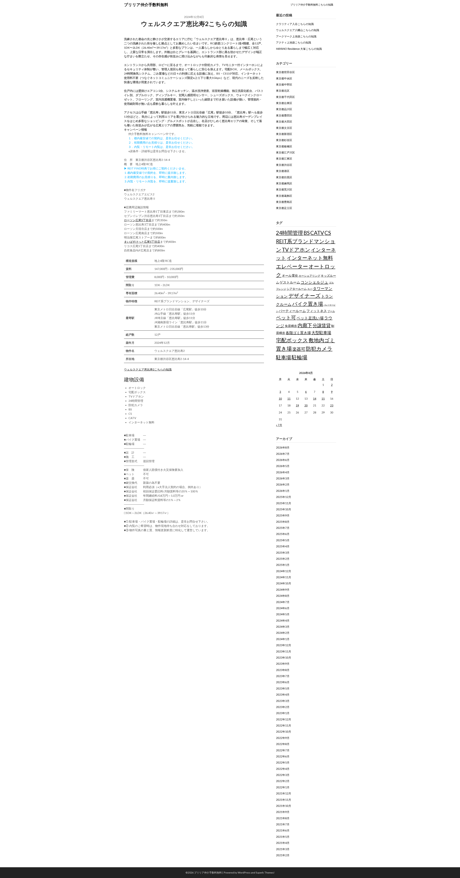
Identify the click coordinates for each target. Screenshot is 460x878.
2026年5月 (282, 466)
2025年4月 (282, 546)
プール (331, 311)
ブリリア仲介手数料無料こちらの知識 (311, 4)
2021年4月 (282, 842)
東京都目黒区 (284, 177)
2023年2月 (282, 707)
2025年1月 (282, 564)
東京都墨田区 (284, 115)
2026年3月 (282, 478)
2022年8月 (282, 744)
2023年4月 (282, 694)
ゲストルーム (290, 282)
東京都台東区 (284, 103)
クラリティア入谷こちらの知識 (295, 24)
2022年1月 (282, 787)
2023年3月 (282, 700)
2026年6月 (282, 459)
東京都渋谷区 (284, 164)
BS (306, 232)
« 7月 (279, 425)
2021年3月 (282, 849)
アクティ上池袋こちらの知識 (293, 42)
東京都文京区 (284, 127)
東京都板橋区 (284, 146)
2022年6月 (282, 756)
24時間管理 (289, 232)
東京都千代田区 (285, 96)
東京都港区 (282, 171)
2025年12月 (283, 496)
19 (297, 405)
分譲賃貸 (322, 325)
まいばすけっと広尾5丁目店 (142, 241)
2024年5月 (282, 614)
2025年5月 (282, 540)
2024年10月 (283, 583)
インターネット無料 (310, 258)
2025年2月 (282, 558)
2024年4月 (282, 620)
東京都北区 (282, 90)
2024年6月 (282, 608)
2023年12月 (283, 645)
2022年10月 (283, 731)
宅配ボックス (292, 340)
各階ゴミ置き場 (298, 332)
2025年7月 (282, 527)
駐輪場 (299, 357)
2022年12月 (283, 719)
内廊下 (305, 325)
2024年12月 (283, 571)
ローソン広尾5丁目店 (137, 220)
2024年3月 (282, 626)
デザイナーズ (304, 295)
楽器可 (298, 348)
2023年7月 (282, 676)
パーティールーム (292, 311)
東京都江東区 (284, 158)
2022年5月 (282, 762)
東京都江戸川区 (285, 152)
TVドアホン (296, 249)
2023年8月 (282, 670)
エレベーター (292, 266)
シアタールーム (297, 288)
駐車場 (283, 357)
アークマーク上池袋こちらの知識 (296, 36)
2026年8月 (282, 447)
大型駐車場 (321, 332)
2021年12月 (283, 793)
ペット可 (286, 317)
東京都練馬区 (284, 183)
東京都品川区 (284, 109)
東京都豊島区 (284, 201)
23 (331, 405)
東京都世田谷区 (285, 72)
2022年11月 (283, 725)
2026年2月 (282, 484)
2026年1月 (282, 490)
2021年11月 (283, 799)
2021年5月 (282, 836)
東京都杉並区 (284, 140)
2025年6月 (282, 533)
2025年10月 (283, 509)
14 (314, 398)
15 (323, 398)
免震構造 (291, 326)
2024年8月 (282, 595)
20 (306, 405)
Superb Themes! (265, 872)
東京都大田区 (284, 121)
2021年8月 (282, 818)
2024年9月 (282, 589)
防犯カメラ (319, 348)
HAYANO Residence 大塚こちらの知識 (299, 48)
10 (280, 398)
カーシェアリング (309, 275)
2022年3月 (282, 774)
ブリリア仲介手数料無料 (146, 4)
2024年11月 (283, 577)
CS (328, 232)
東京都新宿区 (284, 133)
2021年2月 (282, 855)
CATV (317, 232)
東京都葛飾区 (284, 195)
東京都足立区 (284, 208)
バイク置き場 (307, 304)
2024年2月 (282, 632)
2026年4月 (282, 472)
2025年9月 (282, 515)
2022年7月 (282, 750)
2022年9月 (282, 737)
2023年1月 (282, 713)
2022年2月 (282, 781)
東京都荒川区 (284, 189)
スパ (309, 288)
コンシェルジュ (314, 282)
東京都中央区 (284, 78)
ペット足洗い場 (310, 318)
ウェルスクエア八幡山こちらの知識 (297, 30)
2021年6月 (282, 830)
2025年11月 (283, 503)
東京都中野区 (284, 84)
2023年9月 (282, 663)
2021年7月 (282, 824)
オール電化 (290, 275)
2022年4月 (282, 768)
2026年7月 (282, 453)
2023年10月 (283, 657)
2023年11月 (283, 651)
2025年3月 (282, 552)
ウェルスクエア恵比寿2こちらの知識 (148, 369)
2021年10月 (283, 805)
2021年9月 (282, 811)
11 (289, 398)
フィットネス (316, 311)
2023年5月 (282, 688)
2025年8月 (282, 521)
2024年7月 (282, 602)
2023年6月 (282, 682)
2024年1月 (282, 639)
